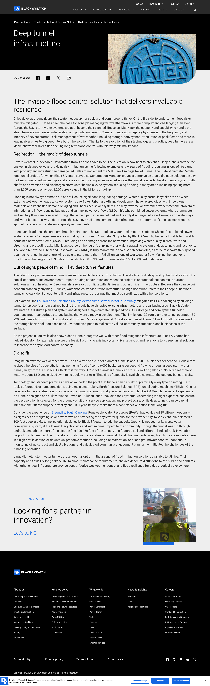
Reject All (160, 681)
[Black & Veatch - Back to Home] (30, 8)
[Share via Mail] (68, 78)
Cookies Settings (140, 681)
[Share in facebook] (38, 78)
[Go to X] (194, 659)
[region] (105, 681)
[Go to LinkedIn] (174, 659)
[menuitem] (140, 4)
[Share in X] (58, 78)
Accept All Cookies (181, 681)
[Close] (205, 681)
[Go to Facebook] (167, 659)
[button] (194, 9)
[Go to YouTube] (188, 659)
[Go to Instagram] (181, 659)
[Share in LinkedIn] (48, 78)
